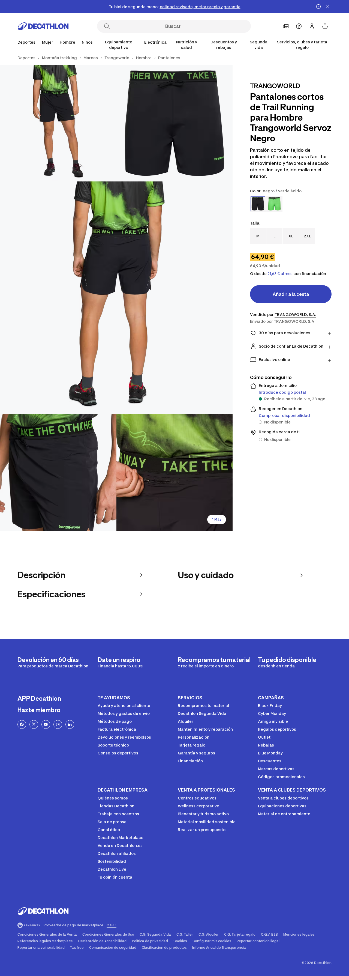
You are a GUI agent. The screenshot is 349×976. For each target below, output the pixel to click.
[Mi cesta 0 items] (325, 26)
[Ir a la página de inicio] (43, 26)
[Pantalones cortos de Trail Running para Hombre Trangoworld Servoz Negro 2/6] (58, 123)
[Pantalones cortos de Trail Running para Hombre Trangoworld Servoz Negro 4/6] (58, 472)
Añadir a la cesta (291, 294)
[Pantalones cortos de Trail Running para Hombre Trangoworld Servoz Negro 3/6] (116, 297)
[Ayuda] (298, 26)
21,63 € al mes (280, 273)
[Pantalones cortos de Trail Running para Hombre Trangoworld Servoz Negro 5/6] (174, 472)
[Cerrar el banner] (327, 6)
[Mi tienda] (285, 26)
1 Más (216, 519)
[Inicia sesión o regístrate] (311, 26)
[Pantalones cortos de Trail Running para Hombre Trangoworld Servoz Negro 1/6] (174, 123)
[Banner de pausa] (318, 6)
